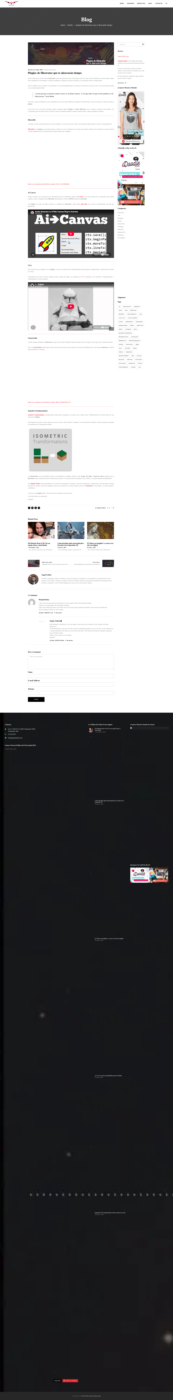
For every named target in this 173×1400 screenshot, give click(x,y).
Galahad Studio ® (76, 1396)
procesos (121, 359)
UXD (139, 367)
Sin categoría (121, 238)
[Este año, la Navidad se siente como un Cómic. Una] (60, 1111)
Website (31, 689)
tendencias (131, 363)
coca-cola (122, 317)
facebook (128, 329)
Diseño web (140, 325)
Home (63, 25)
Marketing (49, 549)
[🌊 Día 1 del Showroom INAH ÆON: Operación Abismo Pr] (70, 782)
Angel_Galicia (101, 508)
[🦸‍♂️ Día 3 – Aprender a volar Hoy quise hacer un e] (60, 1301)
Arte (30, 549)
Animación (121, 212)
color (120, 321)
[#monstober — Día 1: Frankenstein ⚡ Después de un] (70, 1023)
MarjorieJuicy (44, 600)
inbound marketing (134, 340)
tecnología (122, 363)
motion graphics (124, 355)
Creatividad (139, 321)
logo (120, 348)
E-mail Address (34, 680)
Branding (64, 549)
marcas (121, 352)
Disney (120, 329)
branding (121, 314)
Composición (129, 321)
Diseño (70, 25)
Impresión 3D (41, 549)
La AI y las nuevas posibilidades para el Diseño (108, 1075)
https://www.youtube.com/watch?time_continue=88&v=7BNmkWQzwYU (49, 402)
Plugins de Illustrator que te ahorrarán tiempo (55, 72)
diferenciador (123, 325)
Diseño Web (121, 224)
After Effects (127, 306)
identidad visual (123, 336)
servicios (129, 359)
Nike (132, 355)
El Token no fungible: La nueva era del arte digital (109, 938)
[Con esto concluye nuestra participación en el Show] (80, 848)
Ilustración (52, 69)
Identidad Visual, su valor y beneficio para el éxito (34, 563)
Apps (126, 310)
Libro (137, 344)
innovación (129, 344)
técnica (140, 363)
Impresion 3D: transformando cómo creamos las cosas (110, 1212)
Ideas (135, 329)
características (132, 314)
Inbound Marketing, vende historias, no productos (87, 563)
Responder (59, 612)
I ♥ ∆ (83, 277)
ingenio (121, 344)
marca (135, 348)
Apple (120, 310)
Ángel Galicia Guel (123, 56)
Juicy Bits (84, 204)
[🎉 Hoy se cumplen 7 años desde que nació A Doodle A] (51, 1315)
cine (140, 314)
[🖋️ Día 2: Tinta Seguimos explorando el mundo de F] (70, 1307)
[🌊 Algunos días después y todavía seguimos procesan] (60, 810)
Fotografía (120, 226)
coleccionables (132, 317)
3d (119, 306)
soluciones (138, 359)
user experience (123, 367)
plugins (139, 355)
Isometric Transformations (36, 415)
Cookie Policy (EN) (10, 749)
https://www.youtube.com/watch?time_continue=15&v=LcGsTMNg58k (48, 184)
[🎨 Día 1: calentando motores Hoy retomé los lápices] (80, 1299)
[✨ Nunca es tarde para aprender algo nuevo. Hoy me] (80, 1026)
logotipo (127, 348)
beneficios (133, 310)
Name (30, 672)
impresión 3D (122, 340)
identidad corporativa (125, 333)
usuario (133, 367)
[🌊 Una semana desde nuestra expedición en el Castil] (51, 812)
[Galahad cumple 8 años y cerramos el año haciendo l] (51, 1013)
